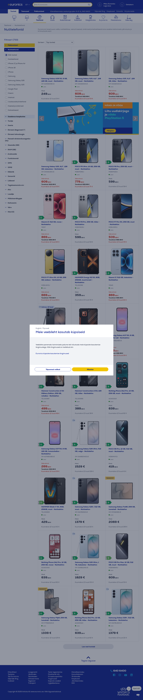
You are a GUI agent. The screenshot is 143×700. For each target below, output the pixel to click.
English (38, 328)
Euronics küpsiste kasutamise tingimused (52, 353)
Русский (46, 328)
